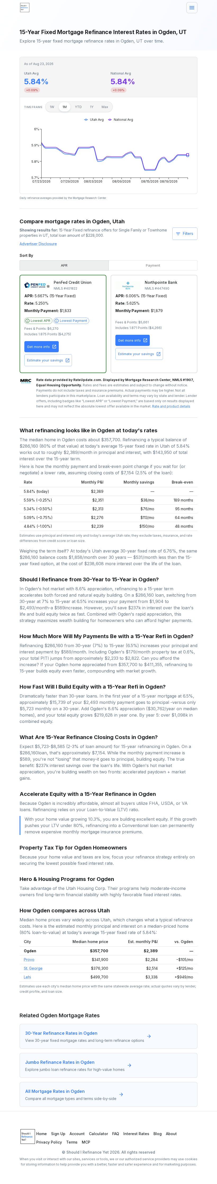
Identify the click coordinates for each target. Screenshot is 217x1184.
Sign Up (58, 1133)
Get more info (38, 347)
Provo (29, 959)
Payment (153, 265)
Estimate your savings (45, 360)
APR (64, 265)
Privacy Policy (49, 1142)
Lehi (27, 977)
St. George (33, 968)
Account (77, 1133)
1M (64, 107)
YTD (78, 107)
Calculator (98, 1133)
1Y (91, 107)
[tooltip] (38, 321)
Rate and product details (171, 406)
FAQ (115, 1133)
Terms (72, 1142)
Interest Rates (136, 1133)
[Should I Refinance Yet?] (25, 7)
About (171, 1133)
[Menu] (191, 7)
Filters (188, 233)
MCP (86, 1142)
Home (41, 1133)
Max (105, 107)
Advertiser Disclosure (38, 244)
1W (52, 107)
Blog (157, 1133)
